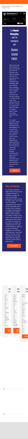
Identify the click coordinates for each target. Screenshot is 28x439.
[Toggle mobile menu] (25, 9)
